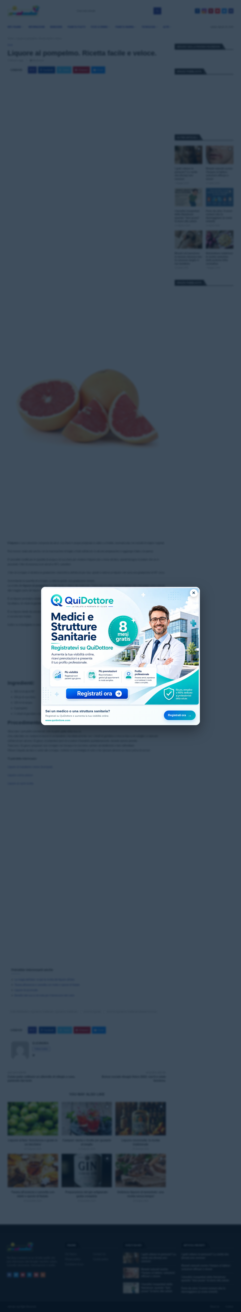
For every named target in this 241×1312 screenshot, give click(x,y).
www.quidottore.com (57, 720)
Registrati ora (180, 715)
